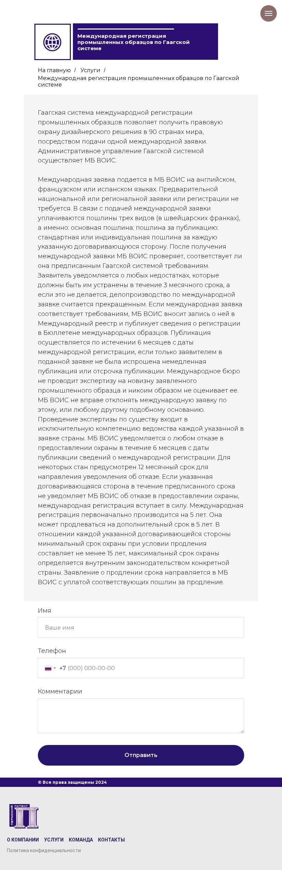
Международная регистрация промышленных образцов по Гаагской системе (138, 81)
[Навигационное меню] (268, 13)
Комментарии (60, 691)
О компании (23, 840)
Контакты (111, 840)
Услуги (90, 70)
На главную (54, 70)
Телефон (52, 651)
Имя (44, 610)
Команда (81, 840)
